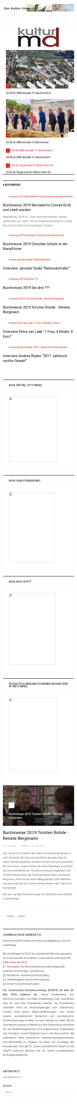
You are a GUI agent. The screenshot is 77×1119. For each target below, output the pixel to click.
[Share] (61, 20)
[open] (7, 20)
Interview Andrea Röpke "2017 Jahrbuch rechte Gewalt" (35, 358)
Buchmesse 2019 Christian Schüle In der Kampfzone (35, 246)
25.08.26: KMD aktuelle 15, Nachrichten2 (28, 93)
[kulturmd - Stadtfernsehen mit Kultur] (38, 37)
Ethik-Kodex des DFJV (15, 962)
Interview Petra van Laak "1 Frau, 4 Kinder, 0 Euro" (38, 334)
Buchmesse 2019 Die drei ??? (26, 287)
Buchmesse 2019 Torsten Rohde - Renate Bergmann (36, 310)
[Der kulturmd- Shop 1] (38, 8)
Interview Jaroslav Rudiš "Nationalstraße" (36, 268)
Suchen (7, 1086)
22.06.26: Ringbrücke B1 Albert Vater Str (28, 172)
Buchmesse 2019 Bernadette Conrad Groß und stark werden (37, 208)
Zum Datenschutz (12, 1077)
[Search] (70, 20)
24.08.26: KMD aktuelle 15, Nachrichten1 (28, 157)
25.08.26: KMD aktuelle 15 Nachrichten (27, 142)
